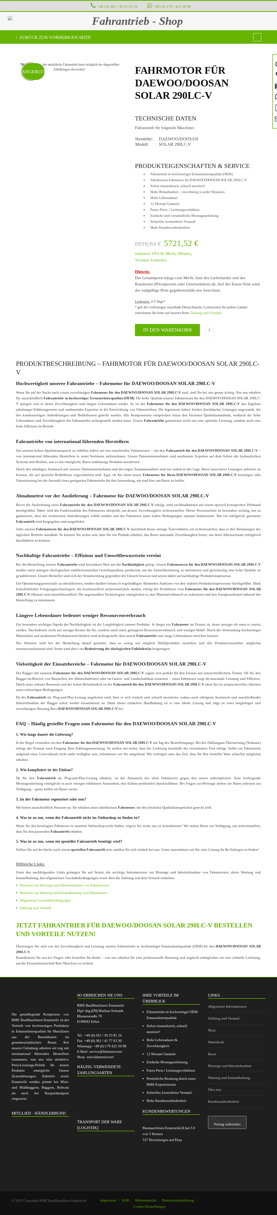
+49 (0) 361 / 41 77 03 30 (103, 1041)
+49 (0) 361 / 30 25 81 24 (117, 6)
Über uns (214, 1090)
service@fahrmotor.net (105, 1051)
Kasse (212, 1054)
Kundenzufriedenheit (223, 1101)
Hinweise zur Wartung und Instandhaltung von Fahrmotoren (63, 893)
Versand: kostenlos (151, 260)
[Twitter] (257, 1198)
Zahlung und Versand (205, 313)
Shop (212, 1030)
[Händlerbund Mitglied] (40, 1146)
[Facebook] (243, 1198)
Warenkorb (216, 1042)
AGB (125, 1200)
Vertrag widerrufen (227, 1124)
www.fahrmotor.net (100, 1057)
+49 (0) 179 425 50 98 (110, 1046)
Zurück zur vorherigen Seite (54, 37)
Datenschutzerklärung (178, 1200)
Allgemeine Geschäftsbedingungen (45, 900)
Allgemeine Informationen (227, 1006)
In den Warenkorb (167, 330)
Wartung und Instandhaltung (229, 1078)
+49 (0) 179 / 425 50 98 (172, 6)
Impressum (108, 1200)
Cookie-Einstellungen (149, 1206)
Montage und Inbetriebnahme (230, 1066)
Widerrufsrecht (145, 1200)
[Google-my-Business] (229, 1198)
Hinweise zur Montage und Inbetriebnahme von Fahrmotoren (64, 885)
